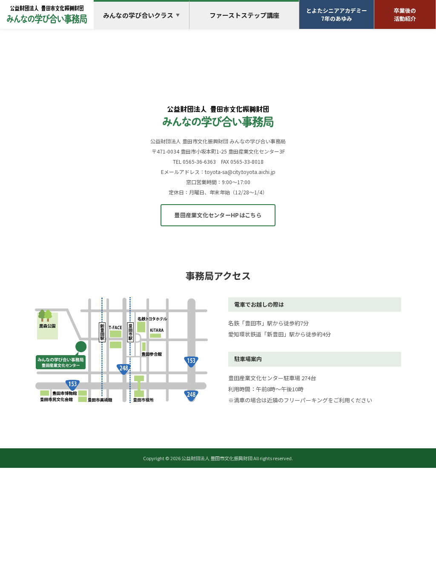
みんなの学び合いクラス (141, 15)
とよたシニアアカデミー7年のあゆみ (336, 14)
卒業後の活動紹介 (405, 14)
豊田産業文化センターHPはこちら (217, 215)
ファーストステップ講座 (244, 15)
